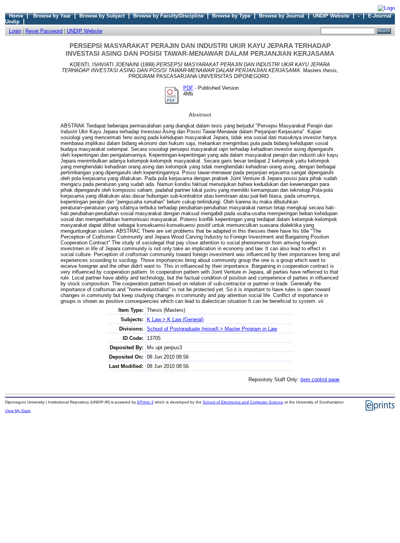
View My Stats (17, 411)
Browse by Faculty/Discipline (168, 16)
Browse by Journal (281, 16)
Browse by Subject (102, 16)
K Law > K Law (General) (175, 319)
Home (16, 16)
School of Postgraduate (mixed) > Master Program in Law (212, 329)
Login (15, 31)
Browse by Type (231, 16)
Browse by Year (52, 16)
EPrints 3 (145, 402)
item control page (319, 379)
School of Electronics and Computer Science (243, 402)
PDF (188, 88)
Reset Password (43, 31)
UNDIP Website (331, 16)
